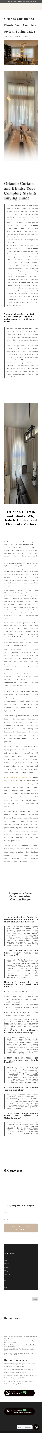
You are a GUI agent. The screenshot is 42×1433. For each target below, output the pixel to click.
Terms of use (9, 1291)
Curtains (25, 36)
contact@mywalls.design (13, 1311)
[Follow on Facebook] (7, 1315)
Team (7, 36)
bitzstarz (6, 1364)
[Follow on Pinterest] (15, 1315)
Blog (6, 1271)
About (6, 1264)
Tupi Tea (6, 1369)
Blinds (20, 36)
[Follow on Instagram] (11, 1315)
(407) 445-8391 (10, 1307)
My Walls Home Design (17, 777)
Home (6, 1260)
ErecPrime (7, 1381)
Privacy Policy (9, 1294)
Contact (7, 1274)
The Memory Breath (10, 1375)
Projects (7, 1267)
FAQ (6, 1287)
